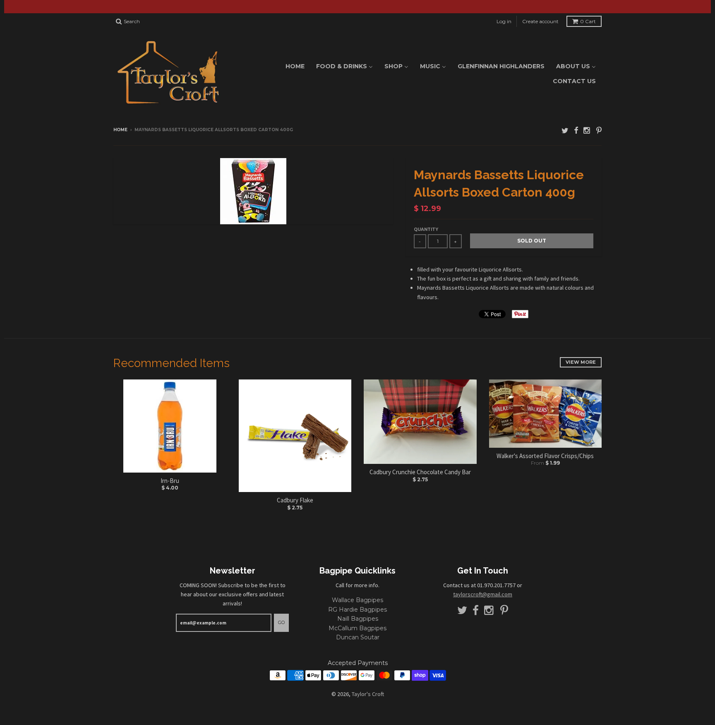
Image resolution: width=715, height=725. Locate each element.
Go (281, 622)
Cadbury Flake (295, 500)
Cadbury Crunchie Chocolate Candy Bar (420, 472)
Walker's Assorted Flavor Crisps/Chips (545, 456)
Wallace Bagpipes (357, 600)
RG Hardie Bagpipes (357, 609)
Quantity (426, 229)
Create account (540, 21)
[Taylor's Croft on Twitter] (565, 131)
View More (581, 362)
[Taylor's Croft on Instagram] (587, 131)
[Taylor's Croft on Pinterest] (599, 131)
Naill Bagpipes (357, 618)
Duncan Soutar (357, 637)
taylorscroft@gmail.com (482, 594)
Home (120, 129)
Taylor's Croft (368, 694)
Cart (588, 21)
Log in (504, 21)
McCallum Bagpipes (357, 628)
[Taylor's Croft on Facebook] (576, 131)
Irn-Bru (170, 481)
